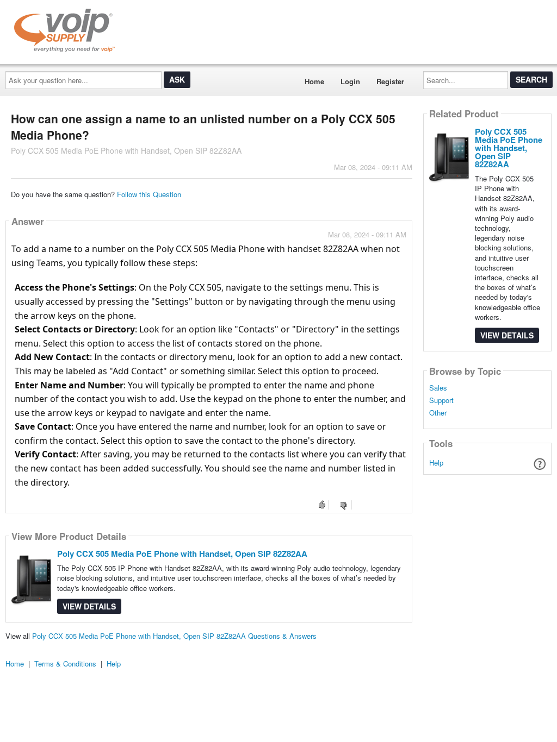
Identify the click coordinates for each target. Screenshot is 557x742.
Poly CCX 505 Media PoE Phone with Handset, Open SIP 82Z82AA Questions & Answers (174, 636)
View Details (89, 606)
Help (436, 462)
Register (390, 81)
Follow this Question (149, 194)
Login (350, 81)
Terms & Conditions (65, 663)
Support (441, 400)
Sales (438, 388)
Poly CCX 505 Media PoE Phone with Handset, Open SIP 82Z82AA (182, 553)
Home (314, 81)
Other (438, 413)
